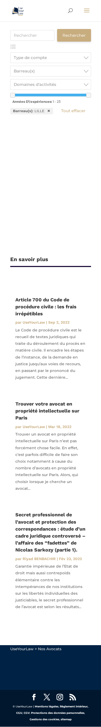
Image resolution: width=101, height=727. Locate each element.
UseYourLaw (34, 322)
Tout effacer (73, 110)
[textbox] (52, 58)
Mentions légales (46, 706)
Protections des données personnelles (57, 713)
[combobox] (50, 57)
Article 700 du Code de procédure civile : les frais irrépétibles (45, 306)
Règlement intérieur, (74, 706)
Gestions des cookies (44, 719)
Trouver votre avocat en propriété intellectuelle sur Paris (47, 411)
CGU (19, 713)
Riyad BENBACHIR (39, 559)
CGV (27, 713)
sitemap (66, 719)
